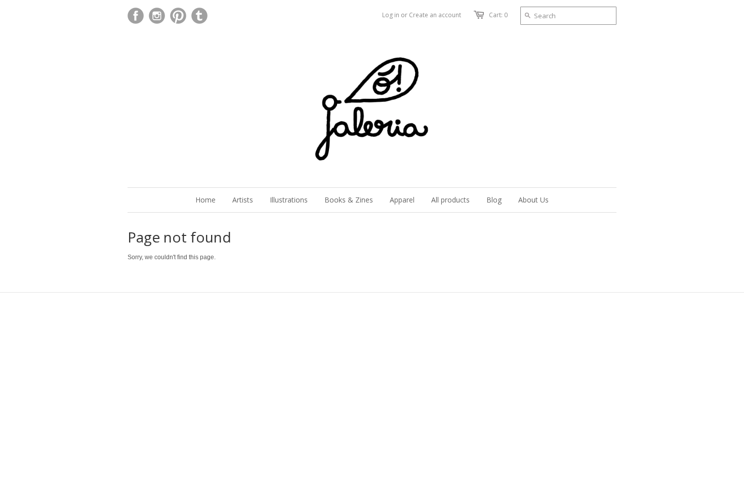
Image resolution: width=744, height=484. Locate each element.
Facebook (136, 16)
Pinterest (178, 16)
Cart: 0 (498, 15)
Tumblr (199, 16)
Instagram (157, 16)
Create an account (435, 15)
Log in (390, 15)
